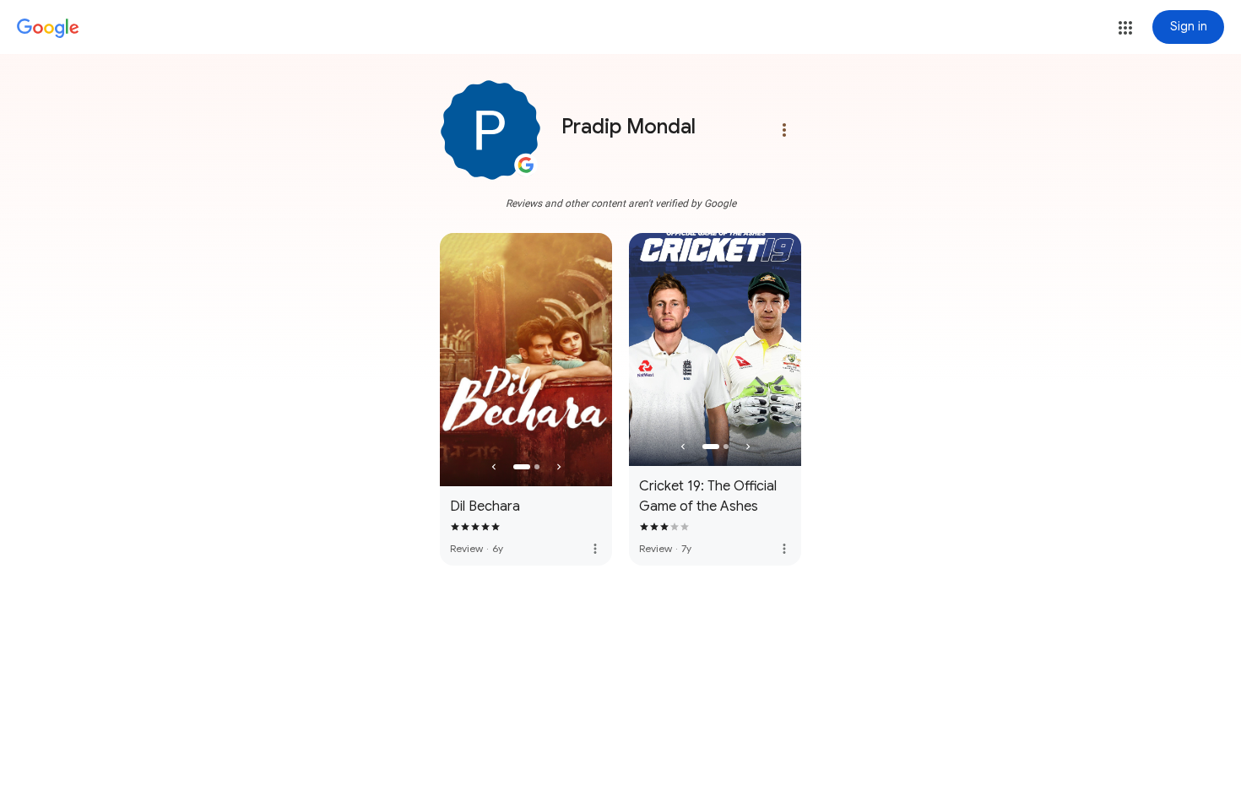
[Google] (48, 29)
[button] (1125, 28)
